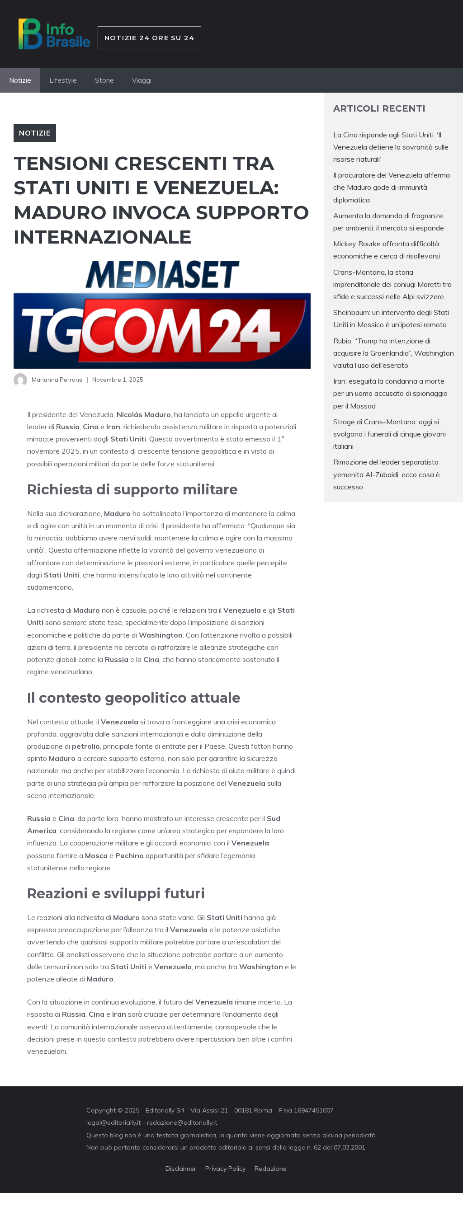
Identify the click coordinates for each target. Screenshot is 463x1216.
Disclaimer (180, 1168)
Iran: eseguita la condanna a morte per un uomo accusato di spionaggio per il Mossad (390, 393)
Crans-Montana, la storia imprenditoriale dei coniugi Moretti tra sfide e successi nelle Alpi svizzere (392, 284)
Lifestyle (63, 80)
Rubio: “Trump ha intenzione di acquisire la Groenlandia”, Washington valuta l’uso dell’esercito (393, 353)
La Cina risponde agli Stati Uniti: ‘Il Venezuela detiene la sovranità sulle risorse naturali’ (391, 147)
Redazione (271, 1168)
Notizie (20, 80)
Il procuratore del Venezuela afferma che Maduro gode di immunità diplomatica (391, 187)
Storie (104, 80)
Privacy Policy (225, 1168)
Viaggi (141, 80)
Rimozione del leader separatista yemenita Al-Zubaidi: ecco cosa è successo (386, 474)
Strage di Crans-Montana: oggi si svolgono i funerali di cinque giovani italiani (389, 434)
